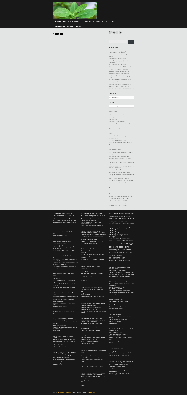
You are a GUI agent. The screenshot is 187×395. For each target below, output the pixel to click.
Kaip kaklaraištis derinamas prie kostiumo (92, 241)
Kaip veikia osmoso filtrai (87, 343)
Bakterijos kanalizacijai (115, 149)
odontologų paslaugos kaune (118, 235)
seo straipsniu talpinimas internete (120, 252)
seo (110, 240)
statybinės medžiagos (116, 255)
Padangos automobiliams (116, 129)
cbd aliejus (128, 216)
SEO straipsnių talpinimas (118, 21)
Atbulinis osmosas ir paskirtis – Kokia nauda (92, 225)
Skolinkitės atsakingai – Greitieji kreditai (119, 355)
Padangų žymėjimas (113, 138)
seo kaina (114, 241)
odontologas (126, 229)
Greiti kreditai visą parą (115, 350)
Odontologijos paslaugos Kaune (116, 82)
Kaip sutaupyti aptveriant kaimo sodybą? (119, 290)
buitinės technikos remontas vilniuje (116, 216)
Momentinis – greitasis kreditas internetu (63, 250)
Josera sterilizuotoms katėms (60, 230)
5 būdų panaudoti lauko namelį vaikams (63, 213)
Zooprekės (112, 187)
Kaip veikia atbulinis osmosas (88, 305)
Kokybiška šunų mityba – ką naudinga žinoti (92, 277)
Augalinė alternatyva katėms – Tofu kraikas (119, 198)
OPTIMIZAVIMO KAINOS (60, 21)
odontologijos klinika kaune (118, 233)
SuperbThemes (92, 392)
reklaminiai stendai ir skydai (125, 238)
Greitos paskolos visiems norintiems (62, 241)
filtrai (118, 218)
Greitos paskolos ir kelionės (60, 345)
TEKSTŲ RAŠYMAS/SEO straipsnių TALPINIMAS (79, 21)
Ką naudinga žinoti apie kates (115, 117)
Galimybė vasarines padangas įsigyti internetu (119, 71)
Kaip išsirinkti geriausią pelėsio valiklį (117, 58)
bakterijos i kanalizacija (129, 213)
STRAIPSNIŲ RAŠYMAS (59, 26)
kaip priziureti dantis (127, 218)
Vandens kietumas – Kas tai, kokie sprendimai (119, 172)
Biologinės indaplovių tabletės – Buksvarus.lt (92, 296)
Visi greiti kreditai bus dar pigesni (117, 353)
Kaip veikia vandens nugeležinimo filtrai (91, 307)
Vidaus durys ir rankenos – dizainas (90, 356)
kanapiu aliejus (122, 220)
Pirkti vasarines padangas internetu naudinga (64, 266)
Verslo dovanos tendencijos (116, 332)
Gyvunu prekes (113, 111)
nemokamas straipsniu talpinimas (116, 227)
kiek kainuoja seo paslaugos (128, 223)
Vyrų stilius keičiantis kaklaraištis (89, 243)
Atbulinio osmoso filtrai (115, 314)
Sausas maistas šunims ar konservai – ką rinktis (120, 123)
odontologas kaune (115, 231)
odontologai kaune (115, 229)
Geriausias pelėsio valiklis (59, 325)
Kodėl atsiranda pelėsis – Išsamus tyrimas (91, 287)
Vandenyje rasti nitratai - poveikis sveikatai (92, 345)
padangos (112, 237)
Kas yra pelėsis (84, 285)
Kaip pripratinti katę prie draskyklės (117, 121)
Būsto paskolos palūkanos (115, 308)
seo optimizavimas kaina (114, 244)
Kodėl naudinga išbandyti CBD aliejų (117, 64)
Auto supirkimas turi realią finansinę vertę (91, 213)
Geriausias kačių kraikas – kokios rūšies (118, 203)
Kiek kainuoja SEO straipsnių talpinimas (119, 276)
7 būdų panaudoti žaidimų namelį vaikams (64, 218)
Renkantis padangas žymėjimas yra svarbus (64, 359)
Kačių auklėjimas (113, 119)
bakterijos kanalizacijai (113, 215)
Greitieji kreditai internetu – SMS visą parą (120, 352)
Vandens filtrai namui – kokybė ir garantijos (119, 86)
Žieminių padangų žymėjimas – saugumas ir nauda (121, 136)
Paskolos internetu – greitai (116, 299)
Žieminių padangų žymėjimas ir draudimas (92, 249)
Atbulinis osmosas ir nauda (60, 306)
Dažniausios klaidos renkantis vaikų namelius (64, 220)
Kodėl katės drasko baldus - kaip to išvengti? (64, 287)
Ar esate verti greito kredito (116, 348)
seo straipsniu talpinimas (120, 249)
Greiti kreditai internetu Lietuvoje (117, 306)
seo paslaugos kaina (119, 246)
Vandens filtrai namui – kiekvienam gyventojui (93, 254)
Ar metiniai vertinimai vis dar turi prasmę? (92, 354)
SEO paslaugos (106, 21)
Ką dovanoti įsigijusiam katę (60, 235)
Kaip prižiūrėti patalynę (115, 321)
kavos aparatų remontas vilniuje (115, 223)
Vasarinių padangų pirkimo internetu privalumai (65, 361)
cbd (124, 216)
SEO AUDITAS (96, 21)
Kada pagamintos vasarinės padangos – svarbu (65, 268)
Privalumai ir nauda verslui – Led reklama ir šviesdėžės (121, 88)
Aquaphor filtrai (57, 330)
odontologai (127, 227)
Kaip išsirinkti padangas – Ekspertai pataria (119, 73)
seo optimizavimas (125, 240)
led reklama (117, 225)
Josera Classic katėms (58, 228)
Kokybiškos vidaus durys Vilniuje (117, 270)
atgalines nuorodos (118, 213)
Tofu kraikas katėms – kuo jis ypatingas (118, 205)
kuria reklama (112, 225)
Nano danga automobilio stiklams (89, 341)
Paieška (110, 39)
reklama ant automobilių (114, 238)
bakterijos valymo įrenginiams (125, 215)
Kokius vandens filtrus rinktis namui (117, 170)
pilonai (117, 236)
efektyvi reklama (112, 218)
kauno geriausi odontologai (118, 222)
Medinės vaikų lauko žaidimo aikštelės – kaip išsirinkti (121, 67)
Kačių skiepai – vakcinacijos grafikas (117, 114)
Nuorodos (78, 26)
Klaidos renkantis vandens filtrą (89, 309)
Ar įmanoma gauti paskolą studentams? (63, 245)
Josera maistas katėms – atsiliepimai (62, 232)
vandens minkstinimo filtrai (124, 260)
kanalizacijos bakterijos (113, 220)
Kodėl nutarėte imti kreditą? (60, 346)
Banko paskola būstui (114, 305)
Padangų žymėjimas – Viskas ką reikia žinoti (92, 380)
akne (110, 213)
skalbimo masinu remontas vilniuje (116, 253)
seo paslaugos (127, 243)
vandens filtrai (113, 260)
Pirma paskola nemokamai (59, 243)
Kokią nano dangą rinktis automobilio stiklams (119, 156)
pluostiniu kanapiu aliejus (124, 236)
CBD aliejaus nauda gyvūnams (60, 233)
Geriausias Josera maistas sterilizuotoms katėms (120, 196)
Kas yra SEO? (70, 26)
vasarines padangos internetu (115, 262)
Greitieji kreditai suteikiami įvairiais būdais (64, 339)
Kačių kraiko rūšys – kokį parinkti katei (118, 200)
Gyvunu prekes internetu (115, 193)
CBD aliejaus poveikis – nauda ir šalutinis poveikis (121, 272)
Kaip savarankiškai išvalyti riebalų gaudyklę (119, 178)
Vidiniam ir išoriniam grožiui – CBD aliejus (118, 69)
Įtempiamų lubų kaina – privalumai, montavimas (121, 274)
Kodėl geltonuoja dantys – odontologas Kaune (120, 79)
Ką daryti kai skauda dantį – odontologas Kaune (120, 84)
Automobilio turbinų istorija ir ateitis (117, 140)
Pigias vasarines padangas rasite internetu (92, 382)
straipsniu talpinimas (118, 258)
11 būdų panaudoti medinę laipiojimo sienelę (64, 222)
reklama (132, 236)
